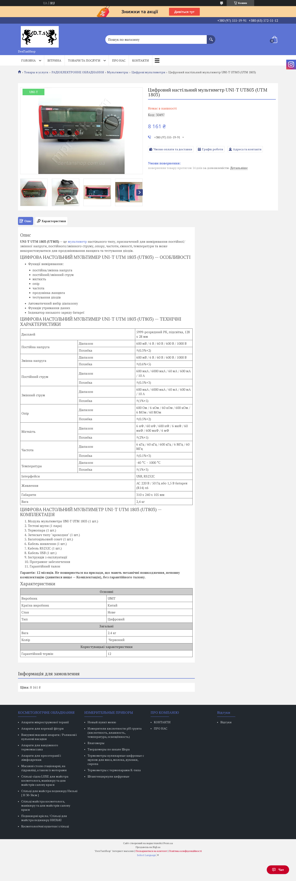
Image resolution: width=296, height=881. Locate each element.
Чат (281, 870)
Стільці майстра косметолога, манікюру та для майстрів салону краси (45, 805)
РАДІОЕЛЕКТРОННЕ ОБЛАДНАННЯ (78, 72)
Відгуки (226, 722)
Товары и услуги (36, 72)
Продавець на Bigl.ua (148, 847)
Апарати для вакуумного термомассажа (39, 747)
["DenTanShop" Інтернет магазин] (39, 36)
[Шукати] (211, 37)
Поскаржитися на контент (151, 851)
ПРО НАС (160, 728)
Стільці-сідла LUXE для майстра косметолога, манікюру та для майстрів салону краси (44, 780)
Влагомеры (96, 743)
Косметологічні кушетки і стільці (45, 826)
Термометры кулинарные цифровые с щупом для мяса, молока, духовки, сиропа (116, 759)
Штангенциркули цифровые (108, 776)
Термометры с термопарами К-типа (114, 770)
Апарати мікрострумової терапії (45, 722)
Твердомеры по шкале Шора (109, 749)
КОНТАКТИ (162, 722)
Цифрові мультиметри (148, 72)
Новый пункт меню (102, 722)
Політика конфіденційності (185, 851)
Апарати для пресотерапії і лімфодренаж (41, 757)
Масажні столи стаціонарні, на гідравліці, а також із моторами (44, 768)
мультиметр (77, 241)
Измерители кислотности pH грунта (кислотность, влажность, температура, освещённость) (114, 732)
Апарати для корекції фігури (42, 728)
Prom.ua (168, 843)
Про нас (118, 60)
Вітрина (54, 60)
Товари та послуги (84, 60)
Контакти (140, 60)
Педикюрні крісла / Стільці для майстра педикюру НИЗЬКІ (44, 818)
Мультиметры (117, 72)
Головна (28, 60)
